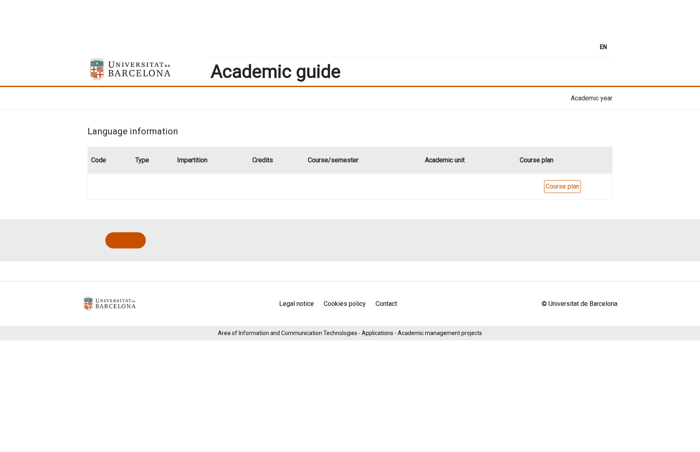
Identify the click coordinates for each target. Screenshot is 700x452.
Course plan (562, 186)
